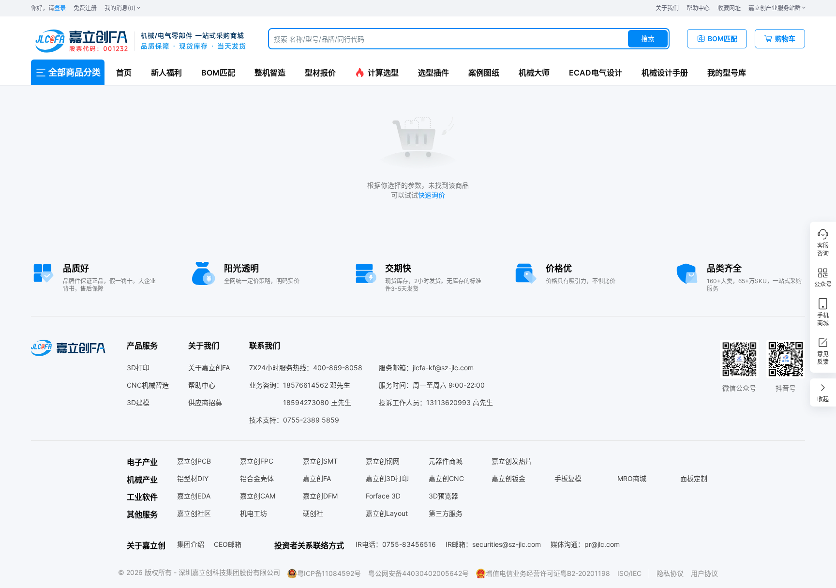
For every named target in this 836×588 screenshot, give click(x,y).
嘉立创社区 (194, 513)
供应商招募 (205, 402)
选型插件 (433, 72)
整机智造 (269, 72)
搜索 (648, 38)
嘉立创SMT (320, 461)
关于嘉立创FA (209, 367)
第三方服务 (446, 513)
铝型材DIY (193, 478)
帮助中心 (698, 8)
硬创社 (313, 513)
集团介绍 (190, 544)
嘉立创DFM (320, 496)
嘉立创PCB (194, 461)
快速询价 (431, 195)
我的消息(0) (119, 8)
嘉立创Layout (387, 513)
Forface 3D (383, 496)
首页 (124, 72)
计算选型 (383, 72)
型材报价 (320, 72)
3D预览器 (443, 496)
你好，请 (48, 8)
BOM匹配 (218, 72)
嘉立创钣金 (508, 478)
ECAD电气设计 (595, 72)
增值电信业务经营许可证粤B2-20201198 (548, 573)
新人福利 (166, 72)
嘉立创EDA (193, 496)
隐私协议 (670, 573)
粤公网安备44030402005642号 (418, 573)
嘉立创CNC (446, 478)
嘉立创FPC (256, 461)
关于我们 (667, 8)
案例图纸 (483, 72)
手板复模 (568, 478)
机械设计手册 (665, 72)
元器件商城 (446, 461)
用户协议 (704, 573)
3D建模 (138, 402)
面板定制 (693, 478)
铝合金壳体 (257, 478)
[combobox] (469, 38)
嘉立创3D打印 (387, 478)
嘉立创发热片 (512, 461)
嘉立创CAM (257, 496)
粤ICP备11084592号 (329, 573)
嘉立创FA (317, 478)
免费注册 (85, 8)
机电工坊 (253, 513)
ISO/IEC (629, 573)
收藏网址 (729, 8)
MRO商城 (631, 478)
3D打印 (138, 367)
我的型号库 (726, 72)
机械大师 (534, 72)
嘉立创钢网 (383, 461)
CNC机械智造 (148, 385)
